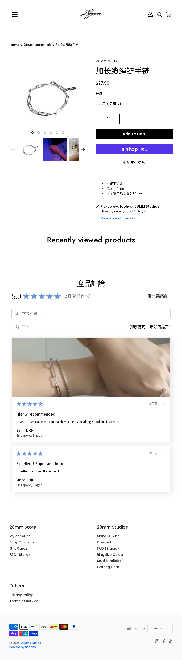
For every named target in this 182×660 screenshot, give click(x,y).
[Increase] (116, 119)
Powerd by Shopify (22, 647)
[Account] (150, 14)
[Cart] (169, 14)
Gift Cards (18, 548)
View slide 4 (51, 132)
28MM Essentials (38, 44)
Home (14, 44)
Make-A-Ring (108, 536)
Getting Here (108, 567)
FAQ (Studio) (108, 548)
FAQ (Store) (19, 554)
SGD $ (158, 628)
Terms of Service (23, 601)
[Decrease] (99, 119)
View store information (118, 218)
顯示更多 (114, 421)
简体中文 (131, 629)
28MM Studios (31, 643)
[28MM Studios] (91, 14)
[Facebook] (164, 641)
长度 (99, 93)
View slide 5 (57, 132)
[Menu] (14, 14)
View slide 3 (45, 132)
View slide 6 (63, 132)
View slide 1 (32, 132)
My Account (19, 536)
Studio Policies (109, 560)
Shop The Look (22, 542)
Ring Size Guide (110, 554)
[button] (159, 14)
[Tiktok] (170, 641)
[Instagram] (157, 641)
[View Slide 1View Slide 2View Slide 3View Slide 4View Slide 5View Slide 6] (47, 97)
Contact (104, 542)
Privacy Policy (21, 594)
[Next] (82, 149)
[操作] (163, 403)
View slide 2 (38, 132)
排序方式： (139, 326)
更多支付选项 (134, 162)
